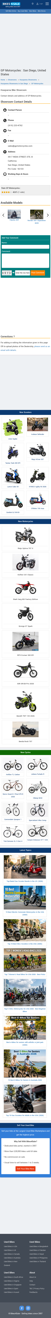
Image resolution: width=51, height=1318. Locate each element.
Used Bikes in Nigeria (11, 1281)
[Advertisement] (25, 40)
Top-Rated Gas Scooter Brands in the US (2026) (25, 881)
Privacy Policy (39, 1288)
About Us (32, 1277)
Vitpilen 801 (14, 220)
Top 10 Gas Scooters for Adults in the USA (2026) (25, 1115)
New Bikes (32, 11)
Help (31, 1281)
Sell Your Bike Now (25, 1168)
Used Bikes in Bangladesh (38, 1246)
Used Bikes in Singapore (12, 1285)
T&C (30, 1288)
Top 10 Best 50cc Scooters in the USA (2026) (25, 944)
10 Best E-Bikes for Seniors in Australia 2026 (25, 1080)
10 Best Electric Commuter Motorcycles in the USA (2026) (25, 913)
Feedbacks (33, 1292)
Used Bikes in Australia (12, 1258)
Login (41, 4)
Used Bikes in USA (10, 1246)
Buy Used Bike (23, 11)
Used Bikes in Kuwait (11, 1292)
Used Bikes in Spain (11, 1288)
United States (33, 4)
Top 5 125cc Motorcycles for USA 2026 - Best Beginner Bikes (25, 1010)
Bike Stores (42, 11)
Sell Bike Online (11, 11)
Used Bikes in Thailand (37, 1261)
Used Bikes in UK (10, 1250)
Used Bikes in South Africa (13, 1277)
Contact (32, 1285)
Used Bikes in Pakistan (37, 1250)
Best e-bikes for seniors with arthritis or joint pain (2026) (24, 1043)
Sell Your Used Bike (25, 1125)
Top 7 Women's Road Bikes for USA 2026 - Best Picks (24, 974)
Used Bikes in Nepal (36, 1254)
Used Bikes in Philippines (38, 1258)
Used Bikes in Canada (12, 1254)
